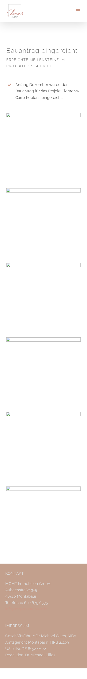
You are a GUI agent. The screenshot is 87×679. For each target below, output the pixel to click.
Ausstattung (43, 524)
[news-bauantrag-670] (43, 114)
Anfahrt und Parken (43, 226)
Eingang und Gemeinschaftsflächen (43, 449)
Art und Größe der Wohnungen (43, 375)
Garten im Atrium (43, 300)
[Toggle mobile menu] (78, 10)
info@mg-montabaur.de (26, 609)
